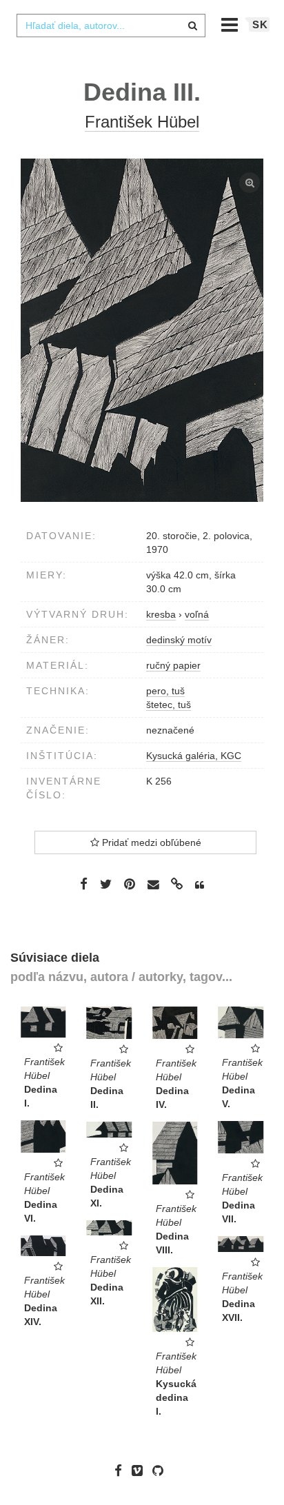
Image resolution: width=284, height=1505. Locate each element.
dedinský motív (179, 639)
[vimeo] (141, 1469)
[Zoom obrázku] (142, 330)
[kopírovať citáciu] (199, 885)
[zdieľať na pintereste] (129, 883)
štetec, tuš (168, 704)
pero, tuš (165, 690)
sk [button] (260, 24)
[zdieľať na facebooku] (83, 883)
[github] (161, 1469)
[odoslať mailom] (153, 885)
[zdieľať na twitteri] (105, 883)
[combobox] (111, 25)
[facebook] (121, 1469)
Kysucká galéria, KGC (193, 755)
